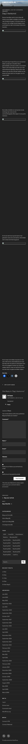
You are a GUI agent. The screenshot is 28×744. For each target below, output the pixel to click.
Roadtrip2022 (7, 554)
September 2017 (7, 619)
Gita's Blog (5, 518)
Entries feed (5, 705)
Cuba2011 (11, 534)
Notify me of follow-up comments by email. (12, 467)
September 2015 (7, 626)
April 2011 (5, 657)
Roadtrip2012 (7, 543)
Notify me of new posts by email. (11, 474)
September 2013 (7, 641)
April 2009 (5, 689)
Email (4, 448)
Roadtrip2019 (16, 549)
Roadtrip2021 (16, 551)
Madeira (5, 537)
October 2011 (6, 651)
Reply (8, 404)
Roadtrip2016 (7, 549)
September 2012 (7, 645)
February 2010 (6, 664)
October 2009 (6, 676)
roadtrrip (15, 554)
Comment (5, 419)
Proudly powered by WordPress (10, 740)
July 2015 (4, 629)
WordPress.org (6, 711)
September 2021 (7, 603)
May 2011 (4, 654)
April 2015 (5, 632)
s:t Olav (4, 572)
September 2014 (7, 638)
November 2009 (6, 673)
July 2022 (5, 594)
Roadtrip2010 (16, 540)
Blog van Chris (6, 515)
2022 (4, 534)
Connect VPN (6, 721)
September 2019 (7, 613)
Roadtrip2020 (7, 551)
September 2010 (7, 660)
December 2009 (6, 670)
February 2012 (6, 648)
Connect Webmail (7, 724)
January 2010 (6, 667)
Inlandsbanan (19, 534)
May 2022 (5, 600)
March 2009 (5, 692)
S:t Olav (4, 575)
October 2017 (6, 616)
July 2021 (4, 607)
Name (4, 440)
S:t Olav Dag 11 (6, 584)
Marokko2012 (13, 537)
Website (4, 456)
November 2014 (6, 635)
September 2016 (7, 622)
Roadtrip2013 (16, 543)
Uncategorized (6, 524)
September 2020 (7, 610)
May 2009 (5, 686)
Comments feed (6, 708)
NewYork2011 (7, 540)
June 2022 (5, 597)
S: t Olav (4, 578)
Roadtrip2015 (16, 546)
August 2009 (6, 683)
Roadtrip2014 (7, 546)
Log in (4, 702)
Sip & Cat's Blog (10, 384)
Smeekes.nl (9, 2)
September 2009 (7, 680)
